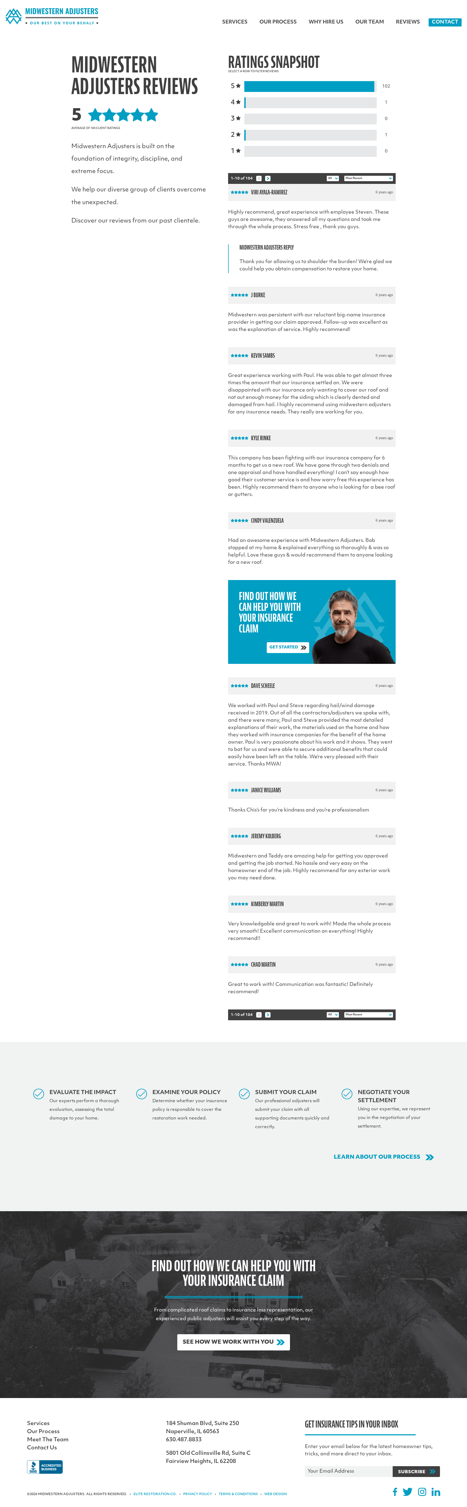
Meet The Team (48, 1440)
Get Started (283, 647)
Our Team (369, 22)
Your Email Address (331, 1471)
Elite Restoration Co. (155, 1494)
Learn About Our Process (377, 1157)
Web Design (275, 1494)
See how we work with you (228, 1342)
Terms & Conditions (238, 1494)
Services (235, 22)
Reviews (408, 22)
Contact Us (42, 1448)
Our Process (278, 22)
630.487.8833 (184, 1440)
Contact (445, 22)
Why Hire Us (326, 22)
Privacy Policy (197, 1494)
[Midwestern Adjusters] (51, 16)
